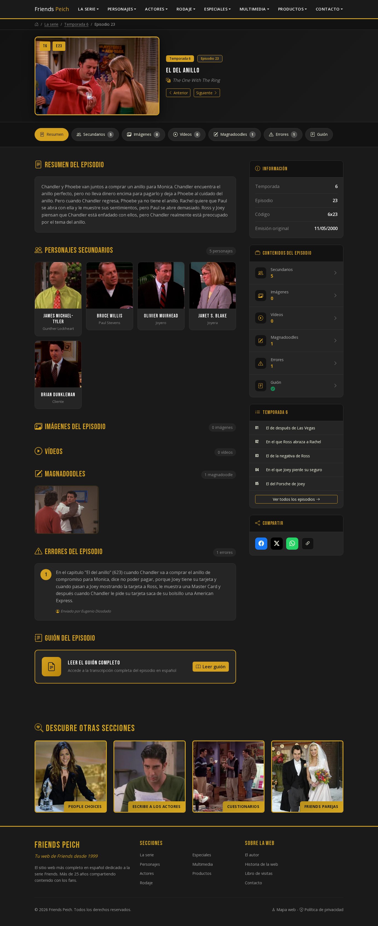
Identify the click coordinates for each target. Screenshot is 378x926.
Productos (291, 9)
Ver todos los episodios (294, 499)
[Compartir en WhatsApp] (292, 544)
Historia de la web (261, 864)
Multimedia (253, 9)
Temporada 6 (76, 24)
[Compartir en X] (277, 544)
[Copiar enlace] (308, 544)
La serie (86, 9)
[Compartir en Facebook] (261, 544)
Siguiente (205, 92)
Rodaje (184, 9)
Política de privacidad (323, 909)
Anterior (180, 92)
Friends (52, 9)
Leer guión (214, 667)
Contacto (328, 9)
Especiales (215, 9)
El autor (252, 854)
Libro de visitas (259, 873)
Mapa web (285, 909)
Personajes (120, 9)
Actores (154, 9)
